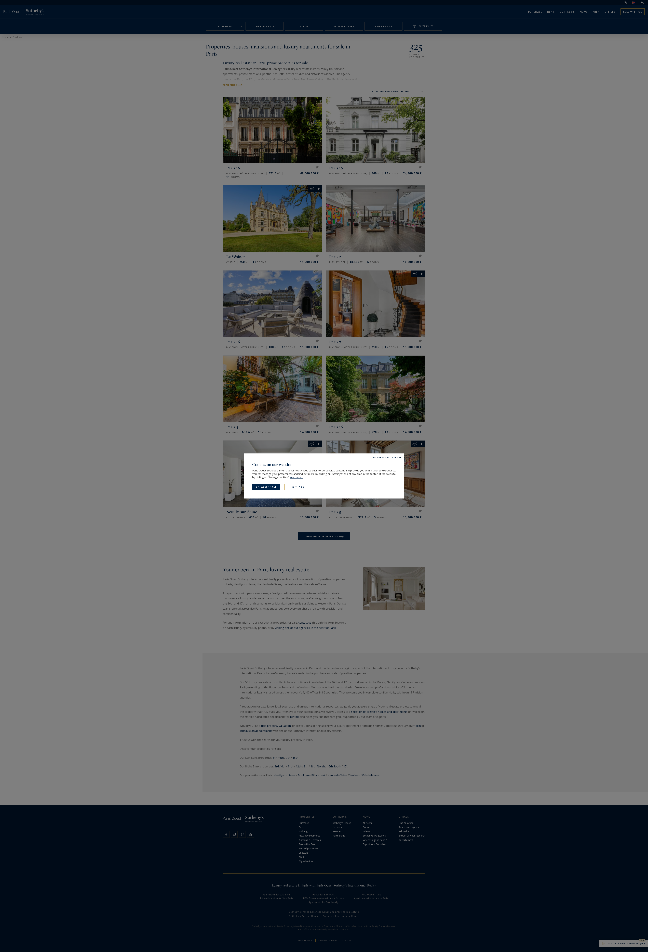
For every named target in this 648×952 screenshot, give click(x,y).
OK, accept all (266, 486)
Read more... (296, 477)
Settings (297, 486)
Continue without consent (385, 457)
